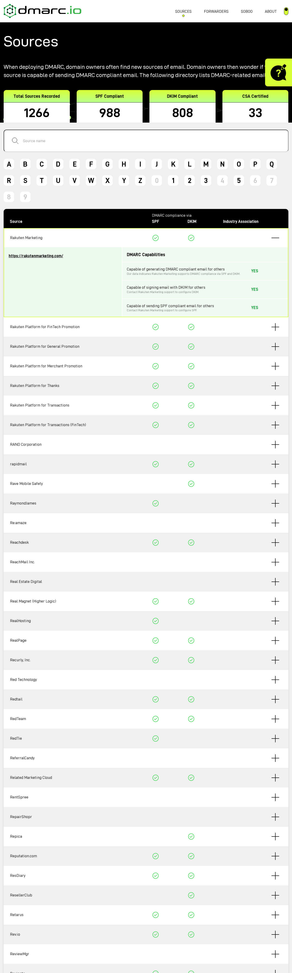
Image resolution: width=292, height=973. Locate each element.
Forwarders (216, 11)
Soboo (247, 11)
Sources (183, 11)
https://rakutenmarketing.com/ (36, 256)
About (271, 11)
